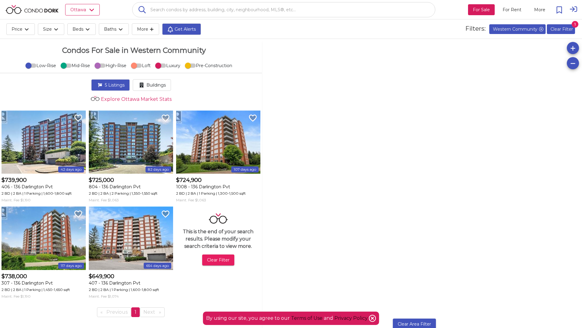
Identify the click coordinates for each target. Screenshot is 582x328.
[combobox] (283, 9)
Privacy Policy (351, 318)
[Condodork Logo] (32, 9)
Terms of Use (307, 318)
